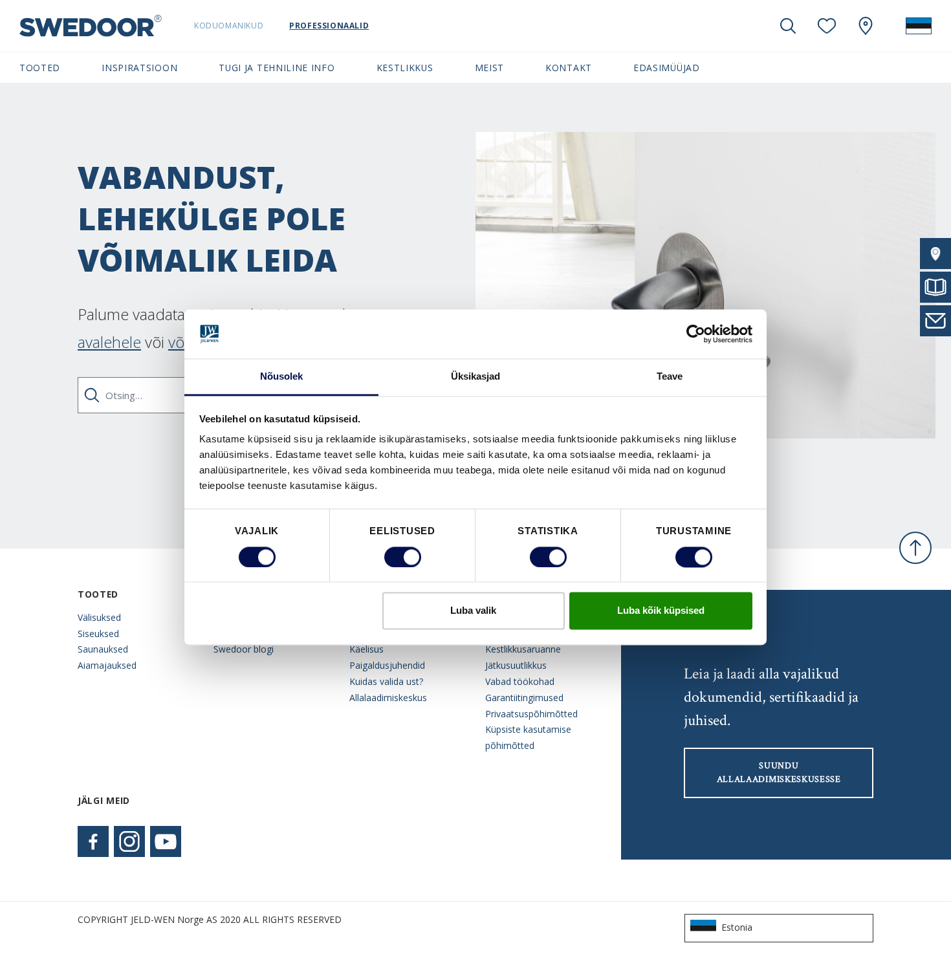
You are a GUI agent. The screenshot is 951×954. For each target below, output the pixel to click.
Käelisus (366, 649)
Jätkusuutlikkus (516, 665)
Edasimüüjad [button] (666, 67)
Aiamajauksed (107, 665)
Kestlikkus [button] (405, 67)
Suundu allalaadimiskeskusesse (779, 772)
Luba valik (473, 610)
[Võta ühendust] (935, 320)
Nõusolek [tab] (281, 376)
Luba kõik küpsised (661, 610)
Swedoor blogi (243, 649)
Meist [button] (489, 67)
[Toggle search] (788, 26)
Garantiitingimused (524, 697)
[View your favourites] (826, 26)
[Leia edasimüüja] (935, 253)
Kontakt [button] (568, 67)
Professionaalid (329, 25)
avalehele (109, 341)
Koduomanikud (228, 25)
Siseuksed (98, 633)
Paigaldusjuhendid (387, 665)
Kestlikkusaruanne (523, 649)
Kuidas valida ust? (386, 681)
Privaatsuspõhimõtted (531, 714)
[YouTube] (165, 841)
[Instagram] (129, 841)
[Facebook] (93, 841)
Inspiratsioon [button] (139, 67)
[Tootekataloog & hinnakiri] (935, 287)
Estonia (736, 927)
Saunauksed (103, 649)
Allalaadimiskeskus (388, 697)
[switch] (402, 557)
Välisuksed (99, 617)
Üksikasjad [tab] (476, 376)
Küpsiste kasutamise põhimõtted (528, 737)
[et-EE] (919, 26)
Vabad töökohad (519, 681)
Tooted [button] (39, 67)
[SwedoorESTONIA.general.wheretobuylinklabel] (865, 26)
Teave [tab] (670, 376)
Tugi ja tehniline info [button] (276, 67)
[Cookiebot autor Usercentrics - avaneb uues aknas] (695, 333)
